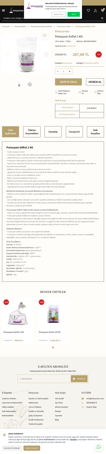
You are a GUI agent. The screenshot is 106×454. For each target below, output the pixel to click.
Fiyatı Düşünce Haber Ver (64, 92)
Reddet (73, 439)
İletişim (58, 411)
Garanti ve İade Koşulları (38, 398)
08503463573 (91, 402)
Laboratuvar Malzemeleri (12, 402)
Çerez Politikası (35, 407)
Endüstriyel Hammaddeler (41, 26)
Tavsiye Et (85, 92)
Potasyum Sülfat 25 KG (49, 332)
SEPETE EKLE (68, 82)
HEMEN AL (95, 82)
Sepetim (58, 415)
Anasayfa (6, 26)
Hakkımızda (33, 402)
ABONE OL (81, 378)
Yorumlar (53, 131)
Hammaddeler (20, 26)
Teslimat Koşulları (36, 424)
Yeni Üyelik (59, 398)
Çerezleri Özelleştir (12, 448)
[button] (7, 54)
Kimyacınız (62, 31)
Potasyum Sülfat (64, 26)
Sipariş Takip (91, 407)
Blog (57, 419)
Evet (74, 14)
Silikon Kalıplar (8, 407)
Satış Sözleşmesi (36, 415)
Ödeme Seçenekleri (31, 131)
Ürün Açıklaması (10, 131)
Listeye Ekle (100, 92)
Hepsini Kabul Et (31, 448)
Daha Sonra (58, 14)
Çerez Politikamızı (47, 439)
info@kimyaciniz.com (95, 398)
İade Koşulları (95, 131)
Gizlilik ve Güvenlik (36, 411)
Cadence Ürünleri (9, 398)
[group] (26, 54)
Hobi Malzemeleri (9, 411)
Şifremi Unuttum (61, 407)
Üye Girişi (59, 402)
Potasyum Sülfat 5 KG (13, 332)
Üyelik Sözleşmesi (36, 419)
